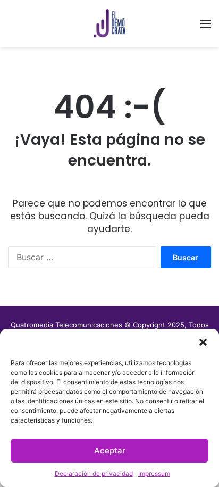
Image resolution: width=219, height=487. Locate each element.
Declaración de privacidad (94, 473)
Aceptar (109, 450)
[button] (203, 342)
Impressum (154, 473)
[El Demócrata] (109, 23)
